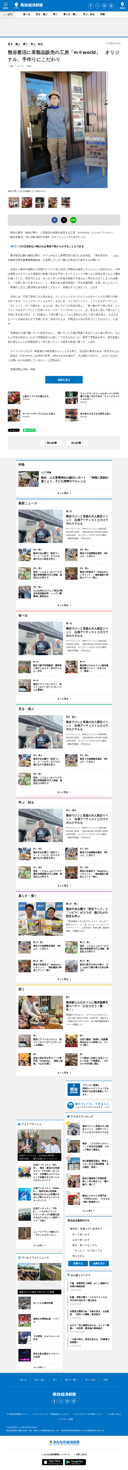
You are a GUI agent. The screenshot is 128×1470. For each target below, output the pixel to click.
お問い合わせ (115, 1414)
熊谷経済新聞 (28, 5)
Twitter (97, 5)
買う (55, 14)
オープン (20, 66)
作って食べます (81, 1234)
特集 (102, 14)
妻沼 (29, 66)
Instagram (104, 5)
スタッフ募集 (67, 1419)
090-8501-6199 (40, 237)
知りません (78, 1255)
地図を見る (64, 379)
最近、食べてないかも (84, 1245)
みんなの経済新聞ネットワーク (64, 1443)
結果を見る (99, 1263)
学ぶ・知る (89, 14)
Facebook (90, 5)
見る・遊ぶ (41, 14)
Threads (111, 5)
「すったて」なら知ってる (87, 1250)
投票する (78, 1263)
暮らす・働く (70, 14)
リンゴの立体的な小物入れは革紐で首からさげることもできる (49, 246)
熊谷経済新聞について (18, 1414)
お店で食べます (81, 1239)
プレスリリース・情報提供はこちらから (52, 1414)
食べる (26, 14)
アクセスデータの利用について (89, 1414)
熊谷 (12, 66)
